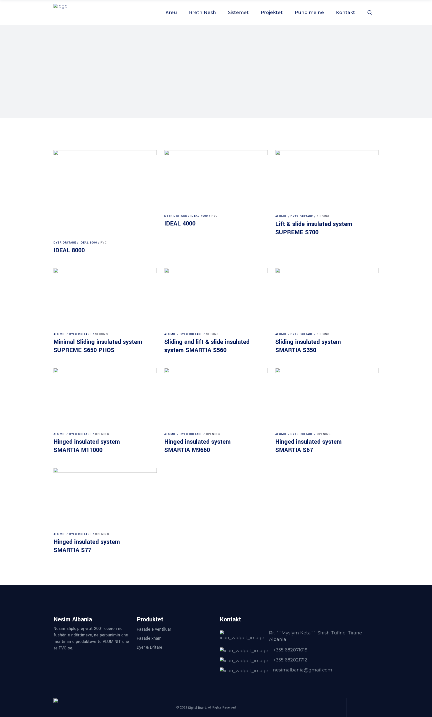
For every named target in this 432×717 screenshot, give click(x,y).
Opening (102, 434)
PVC (103, 243)
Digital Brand (197, 707)
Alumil (281, 216)
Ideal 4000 (199, 216)
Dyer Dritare (65, 243)
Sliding (323, 216)
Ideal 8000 (88, 243)
